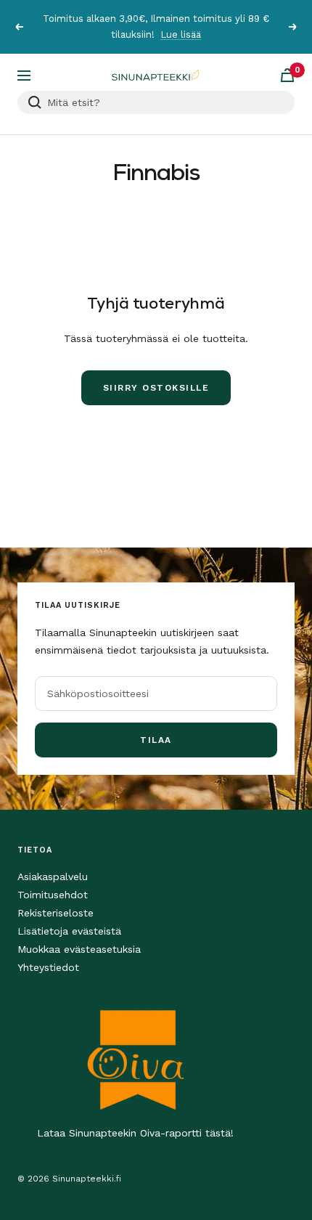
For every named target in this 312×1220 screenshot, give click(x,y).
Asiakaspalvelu (52, 876)
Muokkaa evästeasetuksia (79, 949)
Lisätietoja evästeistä (69, 931)
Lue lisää (180, 34)
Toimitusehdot (52, 894)
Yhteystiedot (48, 967)
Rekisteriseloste (55, 913)
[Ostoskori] (287, 75)
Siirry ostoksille (156, 388)
